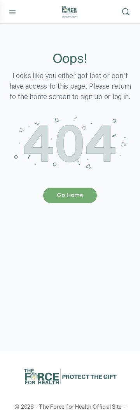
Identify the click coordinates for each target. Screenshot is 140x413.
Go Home (70, 195)
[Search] (125, 11)
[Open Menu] (12, 11)
